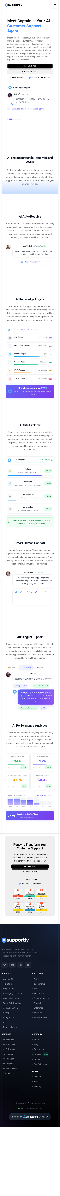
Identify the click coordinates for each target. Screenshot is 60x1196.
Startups (38, 1024)
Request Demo (10, 1039)
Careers (41, 1066)
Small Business (40, 1029)
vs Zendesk (8, 1051)
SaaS (36, 1000)
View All (6, 1085)
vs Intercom (8, 1066)
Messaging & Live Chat (13, 1005)
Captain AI (8, 991)
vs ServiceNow (10, 1080)
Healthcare (39, 1005)
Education (38, 1015)
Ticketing (7, 995)
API (4, 1034)
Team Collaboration (12, 1015)
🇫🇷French (39, 679)
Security (37, 1098)
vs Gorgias (8, 1075)
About (36, 1051)
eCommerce (39, 995)
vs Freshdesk (9, 1056)
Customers (39, 1061)
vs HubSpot (8, 1070)
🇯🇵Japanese (26, 679)
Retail (36, 991)
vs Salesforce (9, 1061)
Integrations (8, 1029)
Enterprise (38, 1019)
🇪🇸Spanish (12, 679)
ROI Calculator (40, 1076)
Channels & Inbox (11, 1010)
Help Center (8, 1000)
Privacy (37, 1088)
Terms (36, 1093)
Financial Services (42, 1010)
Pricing (6, 1024)
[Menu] (55, 5)
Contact (37, 1071)
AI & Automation (10, 1019)
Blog (36, 1056)
